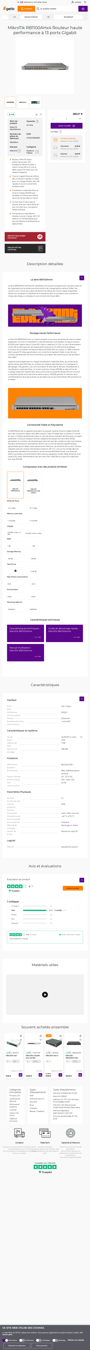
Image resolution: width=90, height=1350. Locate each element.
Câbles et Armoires (13, 1119)
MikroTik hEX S (52, 1055)
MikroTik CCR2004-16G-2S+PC (65, 1093)
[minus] (53, 118)
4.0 (12, 114)
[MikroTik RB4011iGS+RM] (74, 1043)
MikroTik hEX (11, 1055)
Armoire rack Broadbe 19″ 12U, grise (65, 1117)
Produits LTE (14, 1095)
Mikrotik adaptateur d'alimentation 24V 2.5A (62, 1111)
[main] (9, 8)
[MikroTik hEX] (14, 1043)
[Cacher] (81, 278)
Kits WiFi (33, 1102)
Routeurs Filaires (30, 152)
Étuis (32, 1105)
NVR (31, 1095)
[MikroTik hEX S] (54, 1043)
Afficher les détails (76, 1340)
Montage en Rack (69, 825)
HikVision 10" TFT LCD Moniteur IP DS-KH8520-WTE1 (66, 1100)
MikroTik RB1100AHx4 (15, 490)
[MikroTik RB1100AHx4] (15, 481)
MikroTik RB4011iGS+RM (72, 1056)
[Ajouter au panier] (20, 1075)
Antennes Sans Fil (37, 1099)
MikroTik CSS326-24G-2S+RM (33, 1056)
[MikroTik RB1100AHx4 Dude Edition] (32, 481)
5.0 (9, 1053)
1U (62, 798)
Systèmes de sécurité (14, 1100)
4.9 (49, 1053)
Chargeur (34, 1108)
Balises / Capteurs (37, 1111)
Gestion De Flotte (14, 1114)
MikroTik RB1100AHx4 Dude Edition (33, 491)
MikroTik (13, 151)
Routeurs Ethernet (31, 17)
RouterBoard (68, 17)
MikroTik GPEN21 (60, 1096)
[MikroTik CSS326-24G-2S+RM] (34, 1043)
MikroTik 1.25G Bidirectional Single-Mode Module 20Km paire (66, 1106)
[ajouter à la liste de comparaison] (36, 114)
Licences (13, 1110)
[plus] (80, 118)
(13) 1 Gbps (66, 706)
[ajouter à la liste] (41, 114)
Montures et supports (14, 1105)
